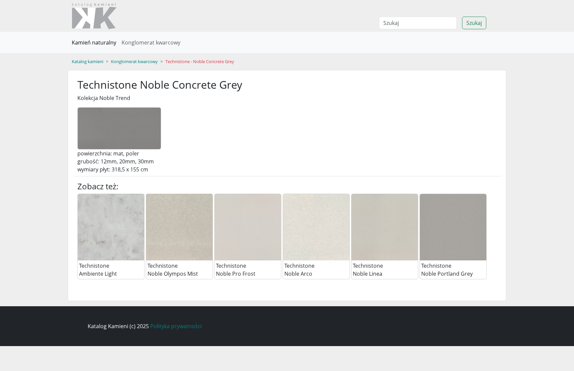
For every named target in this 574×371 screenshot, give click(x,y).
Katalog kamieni (87, 61)
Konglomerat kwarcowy (151, 42)
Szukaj (474, 23)
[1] (179, 227)
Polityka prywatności (176, 326)
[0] (111, 227)
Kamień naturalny (94, 42)
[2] (248, 227)
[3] (316, 227)
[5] (453, 227)
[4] (384, 227)
